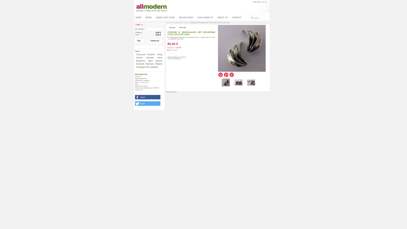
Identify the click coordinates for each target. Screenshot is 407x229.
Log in (264, 2)
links (136, 84)
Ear (187, 22)
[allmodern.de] (152, 12)
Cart (138, 25)
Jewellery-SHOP (165, 17)
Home (138, 17)
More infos (182, 27)
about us (222, 17)
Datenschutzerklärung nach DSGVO (147, 88)
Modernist (140, 61)
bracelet (150, 57)
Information (141, 74)
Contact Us (139, 90)
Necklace (150, 64)
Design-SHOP (186, 17)
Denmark (140, 64)
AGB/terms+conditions (142, 80)
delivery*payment (140, 78)
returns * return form (141, 82)
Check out (155, 41)
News (149, 17)
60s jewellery (152, 67)
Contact (237, 17)
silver (159, 57)
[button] (147, 97)
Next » (174, 92)
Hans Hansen (155, 61)
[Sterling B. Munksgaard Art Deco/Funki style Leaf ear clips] (226, 86)
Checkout (172, 27)
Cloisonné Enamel (145, 54)
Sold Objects (205, 17)
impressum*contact (141, 86)
